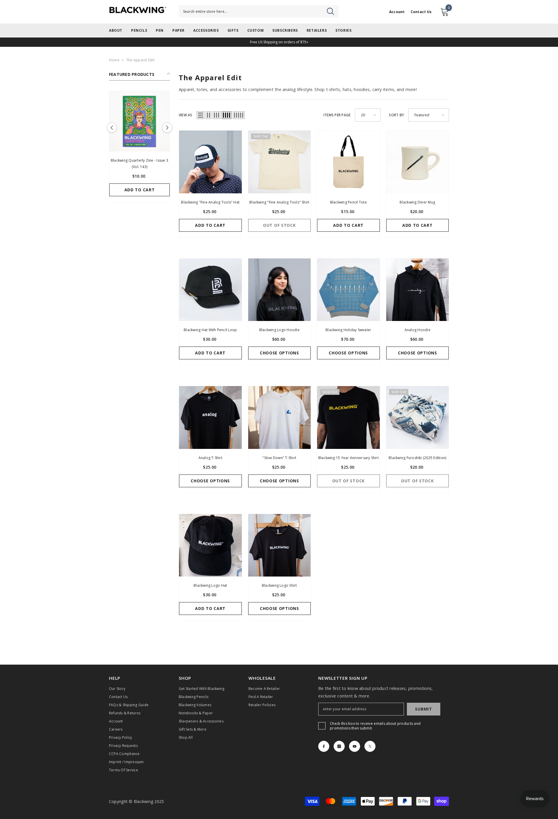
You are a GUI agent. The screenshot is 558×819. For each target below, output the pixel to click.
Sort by (396, 115)
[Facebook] (323, 746)
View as (185, 115)
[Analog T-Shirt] (210, 417)
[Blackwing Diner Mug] (417, 162)
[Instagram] (339, 746)
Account (397, 12)
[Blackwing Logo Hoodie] (279, 289)
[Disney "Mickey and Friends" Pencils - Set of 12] (139, 121)
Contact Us (421, 12)
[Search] (259, 11)
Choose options (279, 353)
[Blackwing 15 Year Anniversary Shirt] (348, 417)
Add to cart (139, 189)
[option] (139, 148)
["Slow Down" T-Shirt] (279, 417)
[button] (112, 128)
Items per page (336, 115)
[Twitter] (369, 746)
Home (114, 60)
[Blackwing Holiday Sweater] (348, 289)
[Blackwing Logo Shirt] (279, 545)
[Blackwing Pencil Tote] (348, 162)
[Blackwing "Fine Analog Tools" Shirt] (279, 162)
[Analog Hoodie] (417, 289)
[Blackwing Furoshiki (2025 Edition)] (417, 417)
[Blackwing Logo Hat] (210, 545)
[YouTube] (354, 746)
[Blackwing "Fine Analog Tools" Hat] (210, 162)
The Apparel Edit (140, 60)
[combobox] (259, 11)
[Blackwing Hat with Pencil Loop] (210, 289)
